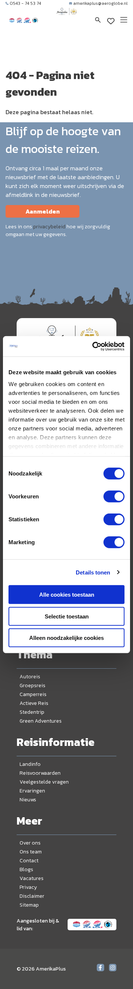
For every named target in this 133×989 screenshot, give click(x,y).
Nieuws (28, 800)
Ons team (31, 852)
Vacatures (32, 878)
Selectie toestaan (67, 616)
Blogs (26, 869)
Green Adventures (41, 721)
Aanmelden (42, 211)
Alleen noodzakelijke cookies (66, 638)
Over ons (30, 843)
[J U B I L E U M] (66, 18)
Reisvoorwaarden (40, 773)
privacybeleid (49, 227)
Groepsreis (32, 685)
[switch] (114, 496)
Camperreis (33, 694)
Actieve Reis (34, 703)
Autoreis (30, 677)
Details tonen (93, 572)
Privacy (28, 887)
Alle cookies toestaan (66, 594)
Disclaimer (32, 896)
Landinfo (30, 764)
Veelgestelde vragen (44, 782)
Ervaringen (32, 791)
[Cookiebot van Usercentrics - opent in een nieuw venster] (94, 346)
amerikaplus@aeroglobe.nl (100, 3)
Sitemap (29, 905)
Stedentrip (32, 712)
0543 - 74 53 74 (25, 3)
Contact (29, 860)
